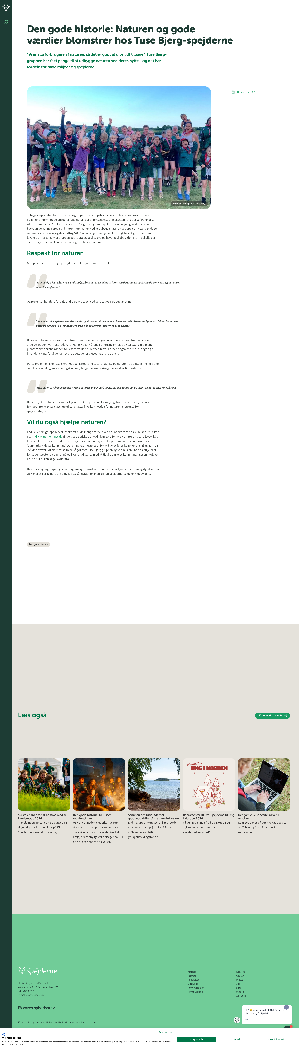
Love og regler (196, 988)
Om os (240, 976)
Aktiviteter (193, 980)
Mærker (192, 976)
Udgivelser (193, 984)
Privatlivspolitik (196, 992)
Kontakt (240, 972)
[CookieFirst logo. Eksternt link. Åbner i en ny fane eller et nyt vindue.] (3, 1034)
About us (241, 996)
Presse (239, 980)
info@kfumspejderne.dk (31, 995)
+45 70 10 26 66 (27, 991)
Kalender (192, 972)
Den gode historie (38, 544)
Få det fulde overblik (270, 715)
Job (238, 984)
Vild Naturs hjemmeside (47, 436)
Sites (238, 988)
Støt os (240, 992)
